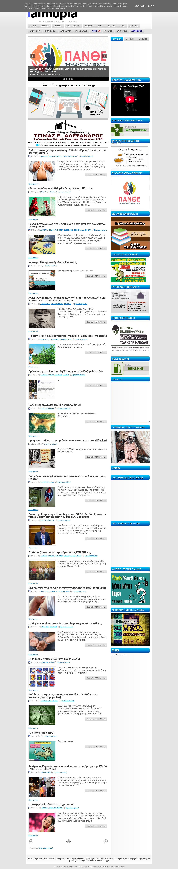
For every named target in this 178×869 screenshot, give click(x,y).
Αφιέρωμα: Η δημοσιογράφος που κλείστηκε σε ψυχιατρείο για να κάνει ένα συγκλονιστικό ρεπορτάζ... (66, 298)
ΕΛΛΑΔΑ (52, 156)
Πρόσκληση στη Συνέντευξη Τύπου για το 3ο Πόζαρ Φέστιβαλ (65, 371)
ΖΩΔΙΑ (51, 662)
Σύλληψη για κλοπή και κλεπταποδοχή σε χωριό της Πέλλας (65, 623)
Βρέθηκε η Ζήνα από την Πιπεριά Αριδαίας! (54, 404)
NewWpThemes (66, 866)
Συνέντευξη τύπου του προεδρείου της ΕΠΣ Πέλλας (59, 552)
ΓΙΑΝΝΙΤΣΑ (59, 230)
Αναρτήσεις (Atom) (46, 848)
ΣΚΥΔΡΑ (88, 230)
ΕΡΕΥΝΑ (59, 156)
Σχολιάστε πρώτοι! (86, 156)
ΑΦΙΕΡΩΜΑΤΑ (45, 304)
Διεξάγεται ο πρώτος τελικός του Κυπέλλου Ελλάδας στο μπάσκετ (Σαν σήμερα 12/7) (62, 695)
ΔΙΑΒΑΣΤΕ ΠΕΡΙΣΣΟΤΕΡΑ (96, 175)
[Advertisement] (130, 59)
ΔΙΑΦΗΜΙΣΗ (130, 39)
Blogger (106, 861)
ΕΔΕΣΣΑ (44, 192)
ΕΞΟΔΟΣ (51, 192)
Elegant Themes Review (116, 866)
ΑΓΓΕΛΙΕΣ (143, 39)
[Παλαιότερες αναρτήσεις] (105, 843)
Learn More (140, 6)
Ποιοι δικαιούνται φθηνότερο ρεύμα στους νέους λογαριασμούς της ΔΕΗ (67, 477)
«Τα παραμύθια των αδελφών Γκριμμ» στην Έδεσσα (60, 188)
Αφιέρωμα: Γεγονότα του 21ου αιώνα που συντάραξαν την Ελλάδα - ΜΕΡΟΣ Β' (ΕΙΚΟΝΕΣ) (68, 767)
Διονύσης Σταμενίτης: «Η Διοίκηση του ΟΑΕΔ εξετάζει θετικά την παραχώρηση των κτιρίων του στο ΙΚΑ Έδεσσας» (67, 515)
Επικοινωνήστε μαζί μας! (44, 71)
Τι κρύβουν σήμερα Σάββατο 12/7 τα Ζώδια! (54, 658)
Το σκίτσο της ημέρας (41, 732)
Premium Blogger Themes (99, 866)
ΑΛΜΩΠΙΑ (44, 230)
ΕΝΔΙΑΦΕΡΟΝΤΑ (57, 304)
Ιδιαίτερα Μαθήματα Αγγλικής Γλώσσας (52, 262)
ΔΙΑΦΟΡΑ (54, 339)
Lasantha (87, 866)
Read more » (33, 184)
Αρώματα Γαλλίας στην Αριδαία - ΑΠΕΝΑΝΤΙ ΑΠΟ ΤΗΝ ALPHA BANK (67, 440)
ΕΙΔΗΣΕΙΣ (44, 156)
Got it (151, 6)
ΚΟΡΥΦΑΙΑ (117, 39)
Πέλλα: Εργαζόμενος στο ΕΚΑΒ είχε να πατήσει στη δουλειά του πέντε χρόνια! (67, 225)
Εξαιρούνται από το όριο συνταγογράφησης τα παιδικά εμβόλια (67, 587)
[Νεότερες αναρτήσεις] (31, 843)
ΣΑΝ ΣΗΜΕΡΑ (53, 701)
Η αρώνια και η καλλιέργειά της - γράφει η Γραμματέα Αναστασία (67, 335)
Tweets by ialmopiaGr (119, 655)
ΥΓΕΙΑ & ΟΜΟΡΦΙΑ (70, 156)
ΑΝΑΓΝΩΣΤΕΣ (45, 339)
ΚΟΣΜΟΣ (67, 304)
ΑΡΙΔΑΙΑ (51, 230)
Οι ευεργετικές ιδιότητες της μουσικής (51, 804)
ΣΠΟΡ (79, 556)
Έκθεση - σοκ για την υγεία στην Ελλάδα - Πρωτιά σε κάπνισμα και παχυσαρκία (67, 151)
